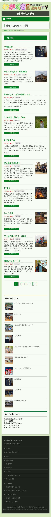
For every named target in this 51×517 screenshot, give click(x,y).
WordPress (15, 509)
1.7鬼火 (7, 188)
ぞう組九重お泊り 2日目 (15, 236)
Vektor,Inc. (36, 509)
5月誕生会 (17, 314)
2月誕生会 (8, 47)
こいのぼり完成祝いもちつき (23, 325)
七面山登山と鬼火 (20, 400)
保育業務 (9, 483)
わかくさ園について (12, 452)
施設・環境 (9, 460)
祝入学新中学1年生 (12, 163)
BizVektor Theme (25, 509)
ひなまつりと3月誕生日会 (22, 368)
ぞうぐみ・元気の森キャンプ (23, 303)
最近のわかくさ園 (11, 502)
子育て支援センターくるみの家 (16, 490)
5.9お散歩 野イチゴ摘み (15, 117)
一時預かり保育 (11, 494)
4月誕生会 (17, 336)
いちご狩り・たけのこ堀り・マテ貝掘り (27, 346)
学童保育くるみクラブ (13, 487)
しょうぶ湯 (8, 213)
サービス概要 (10, 479)
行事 (22, 191)
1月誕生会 (17, 390)
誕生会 (24, 49)
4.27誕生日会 (9, 140)
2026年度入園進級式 (21, 357)
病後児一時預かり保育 (13, 498)
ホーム (8, 448)
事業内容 (9, 464)
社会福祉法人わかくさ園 (23, 507)
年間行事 (9, 468)
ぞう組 (19, 74)
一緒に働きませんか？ (13, 475)
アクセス (9, 471)
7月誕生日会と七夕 (12, 261)
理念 (7, 457)
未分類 (18, 49)
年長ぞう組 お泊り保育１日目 (17, 94)
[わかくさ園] (25, 8)
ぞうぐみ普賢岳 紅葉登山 (15, 72)
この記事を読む (11, 64)
